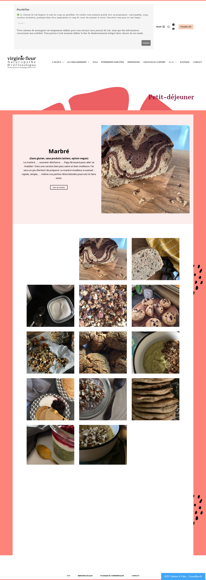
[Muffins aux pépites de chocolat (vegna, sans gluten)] (155, 306)
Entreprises (134, 62)
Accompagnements (76, 62)
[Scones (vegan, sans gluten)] (103, 352)
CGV (68, 576)
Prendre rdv (186, 27)
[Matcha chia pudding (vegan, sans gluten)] (50, 446)
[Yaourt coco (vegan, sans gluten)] (50, 306)
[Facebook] (173, 29)
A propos (56, 62)
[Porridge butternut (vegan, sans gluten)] (103, 446)
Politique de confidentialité (112, 576)
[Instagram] (173, 25)
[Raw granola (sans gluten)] (50, 352)
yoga (95, 62)
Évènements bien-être (112, 62)
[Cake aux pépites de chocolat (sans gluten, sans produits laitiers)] (155, 259)
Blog (171, 62)
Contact (197, 62)
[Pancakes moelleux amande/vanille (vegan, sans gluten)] (155, 399)
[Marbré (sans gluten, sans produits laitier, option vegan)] (103, 259)
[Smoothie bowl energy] (155, 352)
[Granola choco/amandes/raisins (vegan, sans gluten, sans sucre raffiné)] (103, 306)
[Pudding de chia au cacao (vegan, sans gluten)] (103, 399)
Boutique (184, 62)
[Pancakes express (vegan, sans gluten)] (50, 399)
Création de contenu (154, 62)
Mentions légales (85, 576)
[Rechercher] (168, 27)
